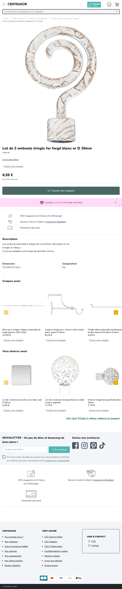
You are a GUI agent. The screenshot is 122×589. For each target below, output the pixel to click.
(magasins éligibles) (103, 480)
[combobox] (61, 11)
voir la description (10, 159)
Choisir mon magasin (13, 166)
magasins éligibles (55, 222)
